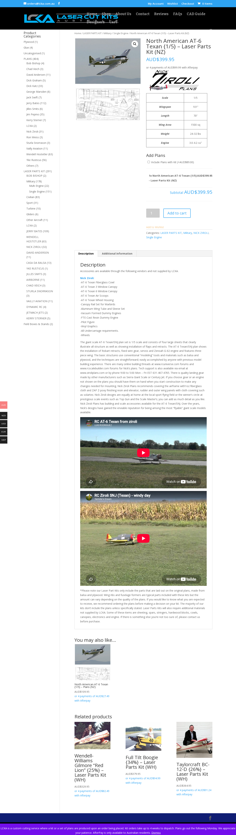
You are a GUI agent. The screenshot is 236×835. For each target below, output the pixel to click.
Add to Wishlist (155, 227)
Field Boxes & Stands (36, 324)
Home (92, 14)
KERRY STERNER (36, 318)
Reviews (161, 14)
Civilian (30, 197)
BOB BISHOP (34, 175)
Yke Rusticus (33, 160)
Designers (96, 22)
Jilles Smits (32, 109)
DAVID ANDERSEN (37, 252)
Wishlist (172, 3)
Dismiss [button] (156, 832)
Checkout (187, 3)
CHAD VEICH (33, 285)
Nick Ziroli (32, 131)
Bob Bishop (33, 63)
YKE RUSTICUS (35, 268)
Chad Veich (32, 69)
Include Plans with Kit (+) (172, 162)
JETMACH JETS (35, 312)
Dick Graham (34, 80)
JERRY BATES (34, 231)
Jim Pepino (32, 114)
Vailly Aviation (34, 148)
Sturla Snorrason (36, 143)
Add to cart (177, 213)
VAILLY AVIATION (36, 301)
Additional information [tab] (117, 253)
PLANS (28, 59)
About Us (123, 14)
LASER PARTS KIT (92, 33)
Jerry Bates (32, 103)
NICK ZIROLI (201, 233)
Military (107, 33)
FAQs (177, 14)
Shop (106, 14)
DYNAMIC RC (34, 307)
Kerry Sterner (34, 120)
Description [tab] (86, 253)
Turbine (30, 208)
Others (30, 165)
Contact (143, 14)
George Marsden (36, 91)
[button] (134, 44)
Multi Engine (36, 186)
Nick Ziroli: (87, 278)
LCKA (29, 126)
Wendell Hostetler (37, 154)
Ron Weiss (32, 137)
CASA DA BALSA (36, 262)
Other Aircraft (34, 220)
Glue (26, 47)
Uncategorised (32, 53)
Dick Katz (32, 86)
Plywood (29, 42)
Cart (113, 22)
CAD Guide (196, 14)
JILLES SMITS (34, 274)
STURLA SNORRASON (39, 291)
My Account (156, 3)
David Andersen (35, 74)
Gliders (30, 214)
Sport (29, 203)
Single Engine (120, 33)
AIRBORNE (32, 279)
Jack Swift (32, 97)
